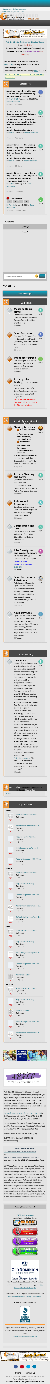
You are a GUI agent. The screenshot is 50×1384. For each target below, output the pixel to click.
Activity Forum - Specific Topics (26, 422)
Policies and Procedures (21, 503)
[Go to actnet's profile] (40, 112)
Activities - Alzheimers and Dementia (23, 444)
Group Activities (27, 430)
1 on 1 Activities (24, 439)
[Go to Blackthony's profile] (40, 428)
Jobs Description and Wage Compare (25, 552)
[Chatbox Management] (46, 221)
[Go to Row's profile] (40, 502)
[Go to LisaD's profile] (40, 614)
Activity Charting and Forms (24, 475)
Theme (18, 1373)
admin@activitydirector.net (13, 11)
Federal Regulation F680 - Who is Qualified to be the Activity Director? (28, 859)
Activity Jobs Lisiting (21, 381)
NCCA (36, 71)
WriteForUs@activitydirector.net (25, 1337)
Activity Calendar (22, 975)
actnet (11, 132)
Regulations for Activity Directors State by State (25, 837)
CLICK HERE (18, 567)
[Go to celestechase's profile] (40, 578)
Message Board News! (23, 310)
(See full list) (30, 790)
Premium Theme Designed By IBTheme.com (25, 1381)
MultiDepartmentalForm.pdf (27, 848)
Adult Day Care (23, 612)
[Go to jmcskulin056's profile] (40, 199)
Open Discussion (13, 101)
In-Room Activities (25, 434)
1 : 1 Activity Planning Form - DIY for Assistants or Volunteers (28, 917)
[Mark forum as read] (9, 337)
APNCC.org (8, 64)
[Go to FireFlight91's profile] (40, 92)
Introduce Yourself (25, 357)
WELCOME (26, 303)
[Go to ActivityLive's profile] (40, 551)
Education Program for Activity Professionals (24, 1296)
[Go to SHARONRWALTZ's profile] (40, 661)
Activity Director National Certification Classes (25, 42)
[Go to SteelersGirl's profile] (40, 359)
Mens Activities (23, 436)
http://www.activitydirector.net (14, 9)
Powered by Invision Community (25, 1379)
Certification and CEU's (24, 527)
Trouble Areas (15, 198)
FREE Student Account (25, 1215)
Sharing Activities (24, 427)
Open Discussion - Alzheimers (24, 579)
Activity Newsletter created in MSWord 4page (27, 825)
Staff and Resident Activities (25, 451)
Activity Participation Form (26, 814)
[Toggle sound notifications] (41, 221)
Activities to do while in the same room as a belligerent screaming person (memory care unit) (21, 94)
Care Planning (26, 654)
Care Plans (20, 660)
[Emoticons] (37, 276)
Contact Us (30, 1373)
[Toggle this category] (43, 303)
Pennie (12, 205)
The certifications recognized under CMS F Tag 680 (22, 1113)
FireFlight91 (13, 99)
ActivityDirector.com (22, 758)
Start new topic (25, 293)
